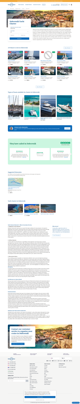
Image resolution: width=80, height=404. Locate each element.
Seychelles (46, 371)
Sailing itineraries (47, 381)
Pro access (61, 365)
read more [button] (24, 157)
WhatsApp (11, 371)
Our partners (32, 370)
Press (31, 376)
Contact (31, 389)
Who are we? (32, 365)
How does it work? (33, 367)
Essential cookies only (40, 399)
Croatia (23, 8)
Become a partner (62, 367)
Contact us (67, 128)
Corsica (45, 370)
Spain (45, 368)
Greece (45, 367)
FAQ (30, 374)
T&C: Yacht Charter (33, 382)
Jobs (30, 378)
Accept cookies (40, 397)
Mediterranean (18, 8)
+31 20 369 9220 (12, 369)
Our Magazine (33, 387)
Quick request (47, 384)
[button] (21, 4)
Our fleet (46, 379)
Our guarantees (33, 368)
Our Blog (31, 385)
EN (52, 358)
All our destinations (48, 378)
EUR (63, 358)
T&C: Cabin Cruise (33, 381)
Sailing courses (47, 382)
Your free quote (56, 235)
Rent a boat (12, 8)
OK (27, 380)
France (45, 374)
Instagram (61, 360)
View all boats (67, 47)
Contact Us (11, 373)
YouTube (55, 360)
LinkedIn (66, 360)
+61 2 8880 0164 (12, 367)
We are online (76, 402)
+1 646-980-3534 (12, 362)
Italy (45, 376)
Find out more (47, 394)
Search (19, 38)
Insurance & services (34, 373)
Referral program (33, 371)
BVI (45, 373)
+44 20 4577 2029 (12, 363)
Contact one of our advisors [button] (18, 344)
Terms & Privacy (33, 379)
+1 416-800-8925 (12, 365)
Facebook (49, 360)
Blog (71, 360)
